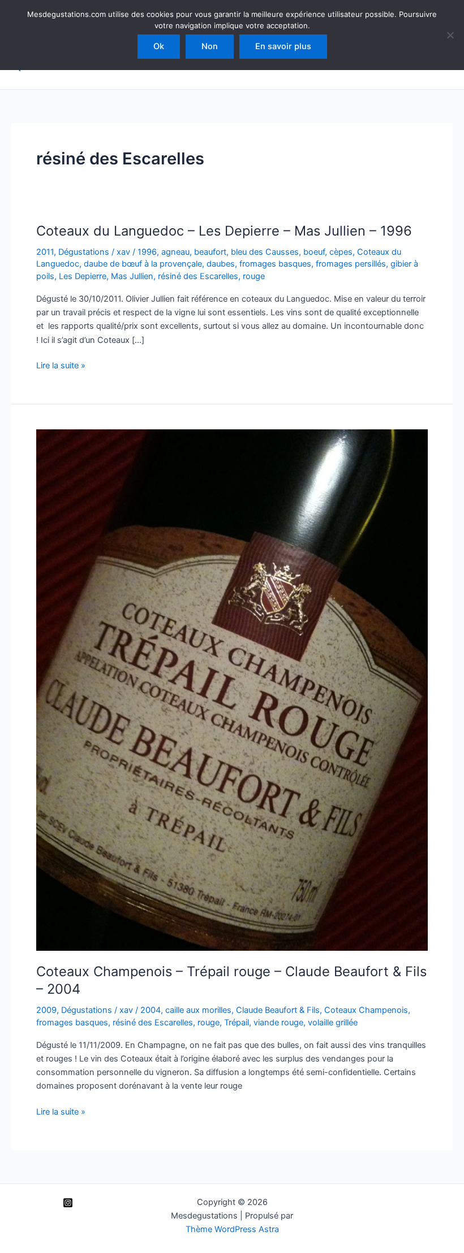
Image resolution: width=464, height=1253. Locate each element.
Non (209, 46)
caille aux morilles (198, 1010)
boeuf (314, 252)
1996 (147, 252)
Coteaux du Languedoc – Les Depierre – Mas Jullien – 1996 (224, 231)
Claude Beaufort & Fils (278, 1010)
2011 (45, 252)
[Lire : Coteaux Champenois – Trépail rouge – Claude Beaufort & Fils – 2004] (232, 689)
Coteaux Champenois (366, 1010)
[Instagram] (68, 1203)
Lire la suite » (60, 366)
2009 (46, 1010)
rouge (254, 276)
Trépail (236, 1022)
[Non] (450, 35)
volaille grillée (333, 1022)
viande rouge (278, 1022)
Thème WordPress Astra (232, 1229)
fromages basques (275, 264)
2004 (150, 1010)
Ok (158, 46)
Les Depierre (82, 276)
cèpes (341, 252)
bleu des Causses (265, 252)
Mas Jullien (132, 276)
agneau (175, 252)
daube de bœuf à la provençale (143, 264)
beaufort (210, 252)
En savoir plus (283, 46)
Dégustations (83, 252)
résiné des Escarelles (198, 276)
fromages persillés (351, 264)
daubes (221, 264)
